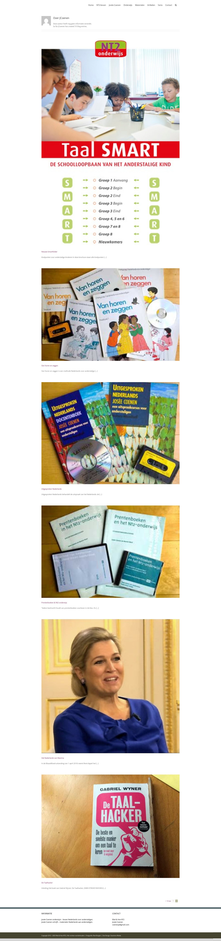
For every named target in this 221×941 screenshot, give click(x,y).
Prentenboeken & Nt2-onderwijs (54, 602)
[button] (176, 5)
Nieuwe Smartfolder (49, 251)
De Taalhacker (47, 883)
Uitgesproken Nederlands (51, 489)
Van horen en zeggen (49, 365)
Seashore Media (115, 936)
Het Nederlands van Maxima (52, 758)
